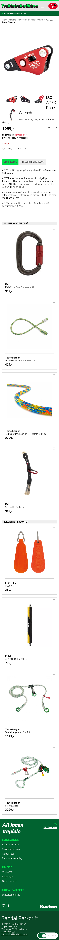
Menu (42, 6)
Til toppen (50, 827)
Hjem (4, 19)
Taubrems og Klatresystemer (31, 19)
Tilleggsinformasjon (32, 162)
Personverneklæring (12, 858)
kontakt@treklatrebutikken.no (14, 934)
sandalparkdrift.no (11, 894)
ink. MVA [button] (52, 935)
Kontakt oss (8, 853)
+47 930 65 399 (8, 932)
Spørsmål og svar (11, 849)
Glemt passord (9, 881)
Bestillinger (7, 876)
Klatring (12, 19)
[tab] (10, 162)
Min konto (7, 872)
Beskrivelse (10, 162)
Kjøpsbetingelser (10, 844)
